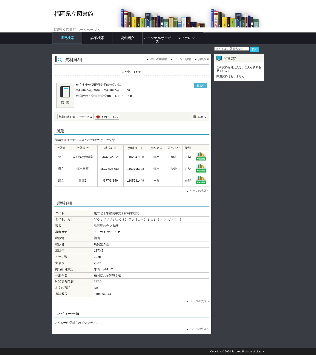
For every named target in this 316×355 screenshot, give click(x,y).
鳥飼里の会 (101, 225)
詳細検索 (97, 38)
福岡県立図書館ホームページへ (76, 30)
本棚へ (202, 116)
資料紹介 (127, 38)
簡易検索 (67, 38)
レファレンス (188, 38)
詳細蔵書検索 (158, 59)
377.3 (98, 281)
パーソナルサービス (157, 39)
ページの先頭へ (199, 190)
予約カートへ (109, 117)
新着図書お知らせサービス (75, 116)
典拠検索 (203, 59)
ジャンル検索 (182, 59)
